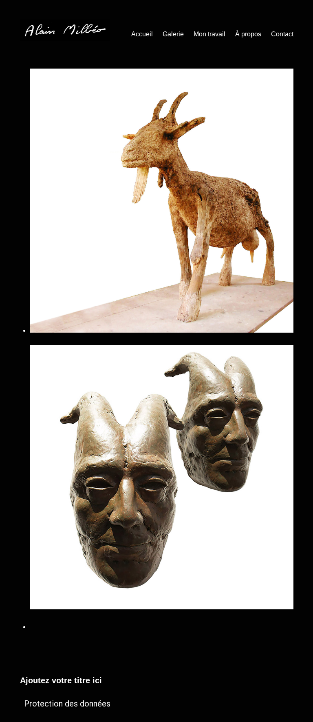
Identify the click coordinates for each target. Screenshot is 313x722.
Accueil (142, 34)
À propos (248, 34)
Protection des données (67, 704)
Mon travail (209, 34)
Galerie (173, 34)
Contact (282, 34)
